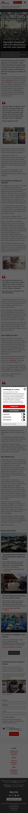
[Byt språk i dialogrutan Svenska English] (24, 389)
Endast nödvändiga (14, 410)
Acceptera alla (14, 406)
